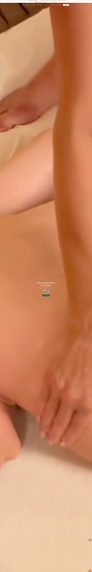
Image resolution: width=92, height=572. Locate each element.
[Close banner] (67, 0)
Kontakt (61, 4)
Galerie (50, 4)
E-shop (57, 4)
